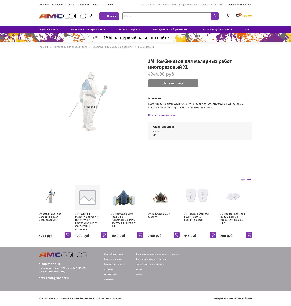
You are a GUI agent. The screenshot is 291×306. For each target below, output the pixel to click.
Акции (109, 4)
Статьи (139, 274)
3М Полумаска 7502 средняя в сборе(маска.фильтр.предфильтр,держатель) (123, 219)
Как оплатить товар (63, 4)
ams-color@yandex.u (54, 278)
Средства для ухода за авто (216, 29)
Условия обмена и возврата (150, 264)
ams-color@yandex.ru (240, 4)
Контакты (98, 4)
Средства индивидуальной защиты (112, 46)
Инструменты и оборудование (170, 29)
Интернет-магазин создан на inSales (233, 298)
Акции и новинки (48, 29)
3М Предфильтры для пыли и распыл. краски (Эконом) (196, 216)
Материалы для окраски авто (88, 29)
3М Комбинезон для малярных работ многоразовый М (50, 216)
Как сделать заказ (113, 259)
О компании (83, 4)
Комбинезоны (146, 46)
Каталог (111, 16)
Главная (43, 46)
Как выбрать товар (114, 254)
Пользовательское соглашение (152, 259)
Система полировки (128, 29)
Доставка (44, 4)
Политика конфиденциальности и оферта (157, 254)
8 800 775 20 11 (49, 264)
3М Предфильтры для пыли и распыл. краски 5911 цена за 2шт (232, 218)
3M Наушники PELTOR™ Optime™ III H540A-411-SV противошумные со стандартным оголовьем (87, 221)
